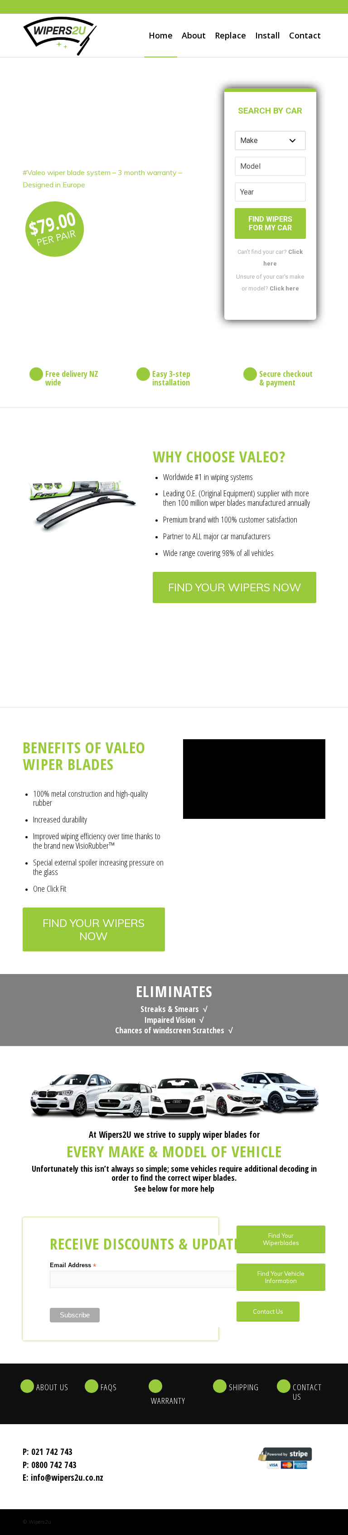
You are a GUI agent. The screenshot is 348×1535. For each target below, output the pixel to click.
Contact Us (307, 1391)
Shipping (244, 1387)
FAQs (109, 1387)
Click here (284, 288)
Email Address (73, 1265)
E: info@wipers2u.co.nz (63, 1477)
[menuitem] (160, 35)
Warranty (168, 1401)
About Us (52, 1387)
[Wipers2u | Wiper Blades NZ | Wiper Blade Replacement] (60, 35)
